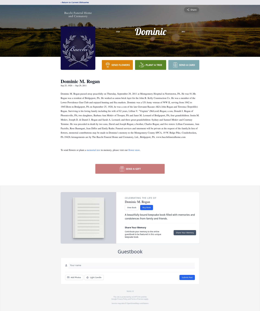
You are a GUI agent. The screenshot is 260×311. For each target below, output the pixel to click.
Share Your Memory (185, 232)
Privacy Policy (122, 299)
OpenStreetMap (133, 303)
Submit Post (187, 277)
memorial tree (93, 150)
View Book (131, 207)
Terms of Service (137, 299)
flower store (134, 150)
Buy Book (146, 207)
